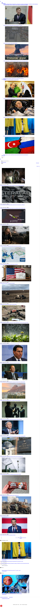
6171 (22, 537)
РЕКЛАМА (3, 155)
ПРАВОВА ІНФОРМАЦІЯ (4, 597)
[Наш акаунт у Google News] (22, 602)
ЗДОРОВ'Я (21, 4)
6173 (25, 537)
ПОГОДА (24, 4)
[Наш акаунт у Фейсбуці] (17, 602)
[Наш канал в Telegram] (19, 602)
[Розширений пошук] (2, 157)
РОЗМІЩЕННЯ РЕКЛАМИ (5, 598)
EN (38, 166)
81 (19, 537)
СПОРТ (19, 4)
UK (37, 166)
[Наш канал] (24, 602)
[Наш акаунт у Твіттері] (14, 602)
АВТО (17, 4)
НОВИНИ (3, 3)
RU (39, 166)
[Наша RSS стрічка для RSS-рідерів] (26, 602)
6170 (21, 537)
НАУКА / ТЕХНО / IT (13, 4)
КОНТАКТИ (11, 597)
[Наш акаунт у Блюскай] (15, 602)
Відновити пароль (3, 162)
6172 (24, 537)
